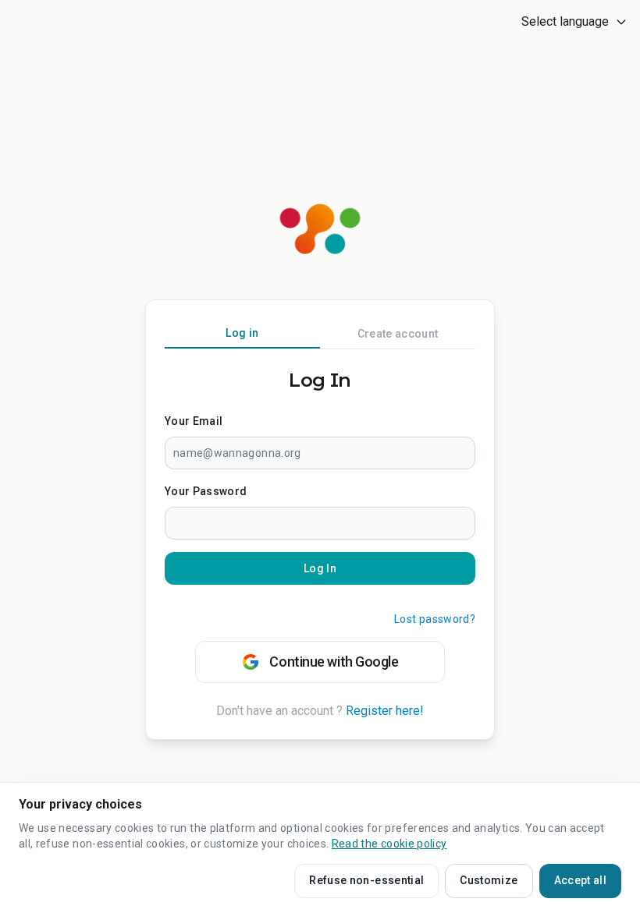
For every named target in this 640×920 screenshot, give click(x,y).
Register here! (385, 710)
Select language (565, 21)
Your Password (206, 491)
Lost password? (434, 619)
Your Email (194, 421)
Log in (242, 333)
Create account (398, 333)
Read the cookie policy (389, 843)
